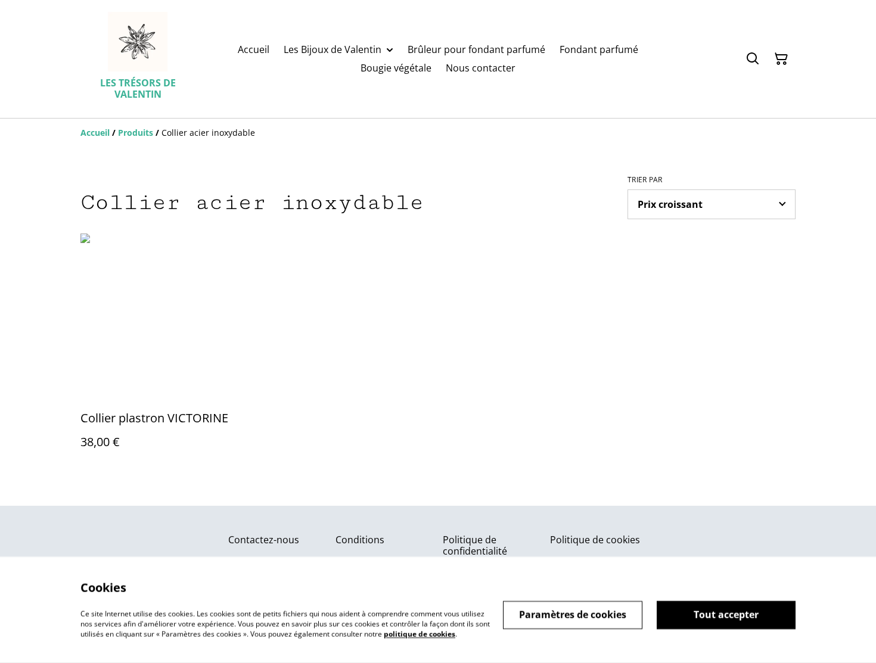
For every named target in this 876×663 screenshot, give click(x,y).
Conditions (360, 539)
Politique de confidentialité (475, 545)
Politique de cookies (595, 539)
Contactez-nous (263, 539)
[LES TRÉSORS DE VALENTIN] (137, 41)
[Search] (752, 59)
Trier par (645, 180)
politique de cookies (419, 633)
